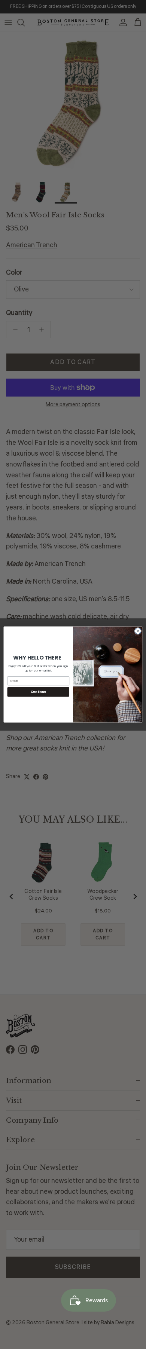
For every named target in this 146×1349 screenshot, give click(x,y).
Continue (38, 691)
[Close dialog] (138, 631)
